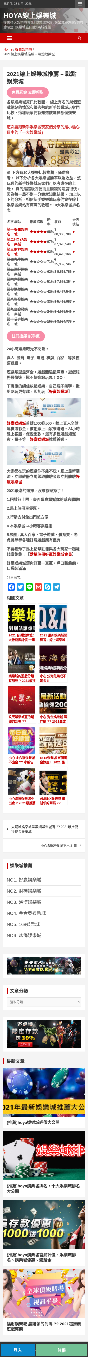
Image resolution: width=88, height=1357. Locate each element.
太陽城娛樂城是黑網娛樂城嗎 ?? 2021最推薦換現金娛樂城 (44, 829)
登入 (18, 1350)
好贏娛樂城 (58, 392)
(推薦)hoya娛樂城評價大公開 (33, 1122)
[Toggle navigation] (9, 38)
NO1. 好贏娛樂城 (24, 879)
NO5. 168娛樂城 (23, 924)
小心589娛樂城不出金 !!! (59, 846)
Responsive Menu (80, 4)
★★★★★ (38, 232)
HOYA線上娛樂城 (29, 15)
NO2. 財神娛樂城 (24, 891)
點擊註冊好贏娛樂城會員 (51, 554)
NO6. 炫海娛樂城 (24, 935)
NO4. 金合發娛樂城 (26, 913)
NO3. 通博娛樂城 (24, 902)
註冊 (62, 1350)
